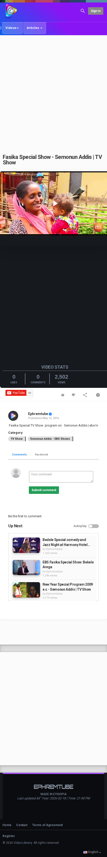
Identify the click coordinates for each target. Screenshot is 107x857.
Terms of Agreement (47, 825)
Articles (33, 28)
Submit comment (44, 490)
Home (6, 825)
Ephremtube (38, 414)
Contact (21, 825)
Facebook (41, 454)
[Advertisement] (53, 91)
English (93, 852)
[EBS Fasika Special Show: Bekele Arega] (26, 567)
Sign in (96, 11)
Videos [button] (10, 28)
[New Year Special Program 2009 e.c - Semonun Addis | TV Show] (26, 590)
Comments (19, 454)
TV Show (17, 438)
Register (8, 836)
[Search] (83, 10)
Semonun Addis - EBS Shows (50, 438)
